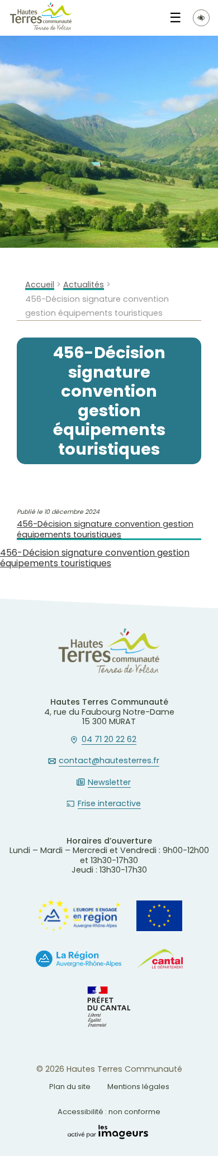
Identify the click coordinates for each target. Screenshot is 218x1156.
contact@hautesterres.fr (109, 761)
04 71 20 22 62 (109, 740)
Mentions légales (138, 1086)
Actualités (83, 285)
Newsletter (109, 783)
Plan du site (70, 1086)
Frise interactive (109, 804)
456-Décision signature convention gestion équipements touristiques (105, 529)
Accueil (39, 285)
